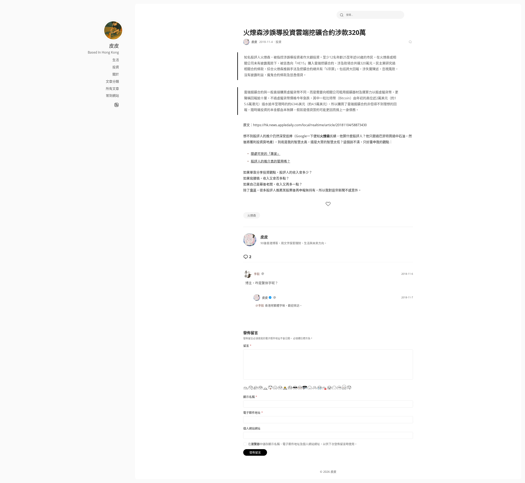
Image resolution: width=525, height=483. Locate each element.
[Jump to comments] (410, 42)
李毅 (257, 274)
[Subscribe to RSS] (116, 104)
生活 (115, 60)
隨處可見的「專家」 (265, 153)
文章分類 (112, 81)
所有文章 (112, 88)
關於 (115, 74)
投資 (115, 67)
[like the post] (328, 204)
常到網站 (112, 95)
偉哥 (253, 190)
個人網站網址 (251, 428)
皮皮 (264, 237)
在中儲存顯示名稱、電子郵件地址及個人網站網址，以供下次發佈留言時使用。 (302, 444)
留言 (247, 346)
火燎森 (251, 215)
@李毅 (260, 305)
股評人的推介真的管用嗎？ (270, 161)
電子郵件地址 (253, 412)
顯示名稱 (250, 397)
